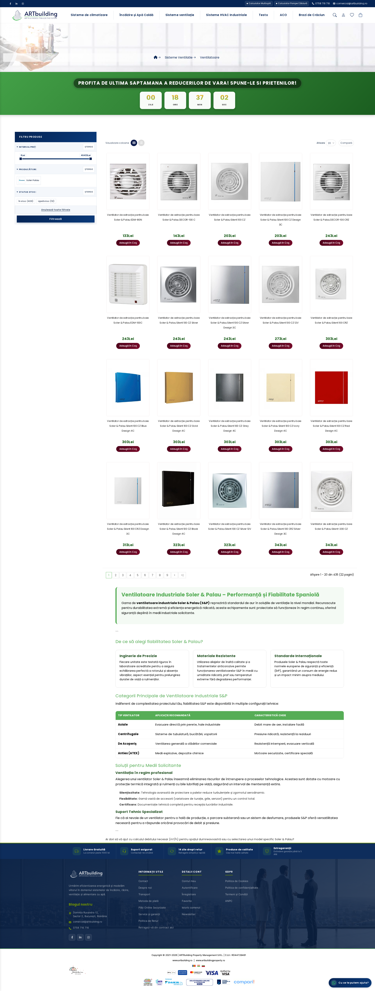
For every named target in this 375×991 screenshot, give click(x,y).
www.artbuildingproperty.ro (210, 960)
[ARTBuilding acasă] (86, 874)
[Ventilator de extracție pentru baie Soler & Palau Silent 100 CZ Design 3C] (280, 181)
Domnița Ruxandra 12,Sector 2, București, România (90, 914)
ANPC (228, 900)
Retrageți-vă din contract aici (156, 927)
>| (182, 575)
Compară (346, 143)
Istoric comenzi (191, 907)
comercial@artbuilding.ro (87, 921)
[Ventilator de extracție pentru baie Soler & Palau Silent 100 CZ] (229, 181)
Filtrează (55, 219)
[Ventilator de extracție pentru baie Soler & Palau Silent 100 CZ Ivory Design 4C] (280, 387)
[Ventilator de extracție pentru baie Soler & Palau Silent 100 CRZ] (331, 284)
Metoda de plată (148, 900)
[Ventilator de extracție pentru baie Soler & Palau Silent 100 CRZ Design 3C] (128, 490)
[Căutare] (335, 15)
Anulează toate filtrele (55, 209)
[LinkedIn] (16, 3)
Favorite (187, 900)
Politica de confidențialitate (241, 887)
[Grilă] (134, 143)
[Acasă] (155, 57)
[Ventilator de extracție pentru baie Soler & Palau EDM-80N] (128, 181)
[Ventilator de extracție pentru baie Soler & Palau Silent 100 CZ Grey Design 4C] (229, 387)
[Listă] (141, 143)
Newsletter (189, 914)
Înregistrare (189, 894)
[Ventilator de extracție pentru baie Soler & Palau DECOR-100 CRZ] (331, 181)
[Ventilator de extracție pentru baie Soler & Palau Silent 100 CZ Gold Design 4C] (178, 387)
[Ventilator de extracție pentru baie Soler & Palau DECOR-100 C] (178, 181)
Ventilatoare (209, 57)
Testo (263, 15)
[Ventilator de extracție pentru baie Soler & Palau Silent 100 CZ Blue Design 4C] (128, 387)
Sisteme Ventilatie (179, 57)
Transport (144, 894)
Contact (143, 881)
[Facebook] (10, 3)
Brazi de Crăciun (312, 15)
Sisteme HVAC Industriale (226, 15)
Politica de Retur (148, 920)
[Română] (194, 965)
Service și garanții (149, 914)
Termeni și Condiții (236, 894)
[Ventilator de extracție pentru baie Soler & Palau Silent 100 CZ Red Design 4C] (331, 387)
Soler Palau (32, 180)
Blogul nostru (80, 904)
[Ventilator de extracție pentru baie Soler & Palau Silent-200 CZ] (331, 490)
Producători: (55, 169)
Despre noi (145, 887)
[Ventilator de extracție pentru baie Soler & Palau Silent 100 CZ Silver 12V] (229, 490)
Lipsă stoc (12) (46, 201)
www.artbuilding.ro (182, 960)
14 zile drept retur (190, 849)
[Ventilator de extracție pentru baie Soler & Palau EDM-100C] (128, 284)
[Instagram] (22, 3)
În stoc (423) (26, 201)
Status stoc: (55, 191)
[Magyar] (198, 965)
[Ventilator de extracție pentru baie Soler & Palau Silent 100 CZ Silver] (178, 284)
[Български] (203, 965)
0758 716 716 (81, 927)
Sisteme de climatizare (89, 15)
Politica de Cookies (236, 881)
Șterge (89, 146)
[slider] (20, 158)
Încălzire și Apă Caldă (136, 15)
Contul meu (189, 881)
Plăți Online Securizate (152, 907)
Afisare (321, 143)
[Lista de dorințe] (352, 15)
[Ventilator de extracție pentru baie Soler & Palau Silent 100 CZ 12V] (280, 284)
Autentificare (190, 887)
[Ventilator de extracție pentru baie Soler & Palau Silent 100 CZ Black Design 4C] (178, 490)
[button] (350, 982)
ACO (283, 15)
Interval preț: (55, 146)
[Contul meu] (343, 15)
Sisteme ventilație (179, 15)
